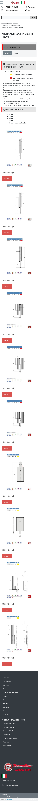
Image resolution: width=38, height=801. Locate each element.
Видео (5, 696)
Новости (6, 678)
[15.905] (19, 256)
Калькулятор (7, 745)
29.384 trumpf (8, 550)
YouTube (6, 703)
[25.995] (19, 418)
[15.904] (19, 202)
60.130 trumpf (8, 658)
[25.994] (19, 364)
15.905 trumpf (8, 280)
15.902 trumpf (8, 173)
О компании (7, 681)
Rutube (5, 714)
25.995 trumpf (8, 442)
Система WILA (8, 731)
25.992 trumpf (8, 334)
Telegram (31, 7)
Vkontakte (6, 707)
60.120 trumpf (8, 604)
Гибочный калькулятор (10, 692)
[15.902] (19, 149)
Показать (9, 799)
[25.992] (19, 310)
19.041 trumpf (8, 496)
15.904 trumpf (8, 226)
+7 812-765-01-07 (11, 7)
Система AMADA (9, 723)
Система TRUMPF (9, 727)
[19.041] (19, 472)
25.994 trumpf (8, 388)
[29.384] (19, 526)
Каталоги (6, 689)
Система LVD (7, 734)
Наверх (4, 794)
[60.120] (19, 580)
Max (29, 10)
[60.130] (19, 634)
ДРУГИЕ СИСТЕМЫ (10, 738)
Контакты (6, 685)
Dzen (4, 711)
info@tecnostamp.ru (11, 10)
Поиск (33, 17)
